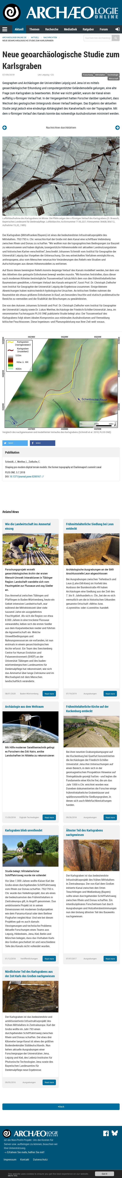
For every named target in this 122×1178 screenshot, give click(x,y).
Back (61, 1106)
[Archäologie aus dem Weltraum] (30, 727)
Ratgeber (88, 29)
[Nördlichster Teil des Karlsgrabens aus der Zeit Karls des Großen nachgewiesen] (30, 996)
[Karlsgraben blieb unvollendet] (30, 850)
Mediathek (70, 29)
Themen (34, 29)
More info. (13, 1175)
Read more (49, 693)
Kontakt (24, 1159)
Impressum (10, 1159)
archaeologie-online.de (14, 37)
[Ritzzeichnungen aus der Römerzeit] (117, 127)
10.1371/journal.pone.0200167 (25, 476)
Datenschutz (40, 1159)
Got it (104, 1173)
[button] (15, 443)
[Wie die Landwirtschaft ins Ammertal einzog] (30, 549)
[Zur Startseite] (61, 12)
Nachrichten (50, 37)
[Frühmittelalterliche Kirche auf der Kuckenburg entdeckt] (91, 731)
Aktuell (19, 29)
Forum (104, 29)
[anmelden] (117, 29)
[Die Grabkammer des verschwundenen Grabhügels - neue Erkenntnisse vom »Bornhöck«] (4, 127)
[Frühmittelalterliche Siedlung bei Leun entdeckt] (91, 549)
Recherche (51, 29)
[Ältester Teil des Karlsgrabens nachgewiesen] (91, 855)
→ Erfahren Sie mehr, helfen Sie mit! (24, 1152)
